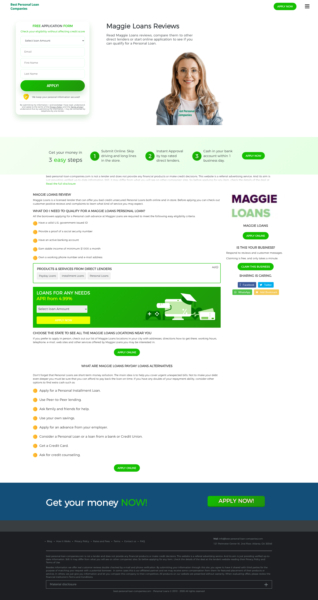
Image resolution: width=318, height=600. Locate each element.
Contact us (130, 541)
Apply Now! (236, 500)
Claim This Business (255, 266)
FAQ (142, 541)
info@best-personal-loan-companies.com (241, 538)
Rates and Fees (101, 541)
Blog (49, 541)
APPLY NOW (63, 320)
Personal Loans (99, 275)
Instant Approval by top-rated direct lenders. (169, 156)
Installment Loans (73, 275)
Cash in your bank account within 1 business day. (217, 156)
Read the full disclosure (61, 183)
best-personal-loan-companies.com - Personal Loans (141, 591)
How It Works (63, 541)
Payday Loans (47, 275)
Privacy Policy (56, 107)
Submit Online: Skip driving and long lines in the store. (118, 156)
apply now (285, 6)
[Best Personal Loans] (24, 6)
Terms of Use (77, 107)
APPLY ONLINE (127, 352)
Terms (117, 541)
